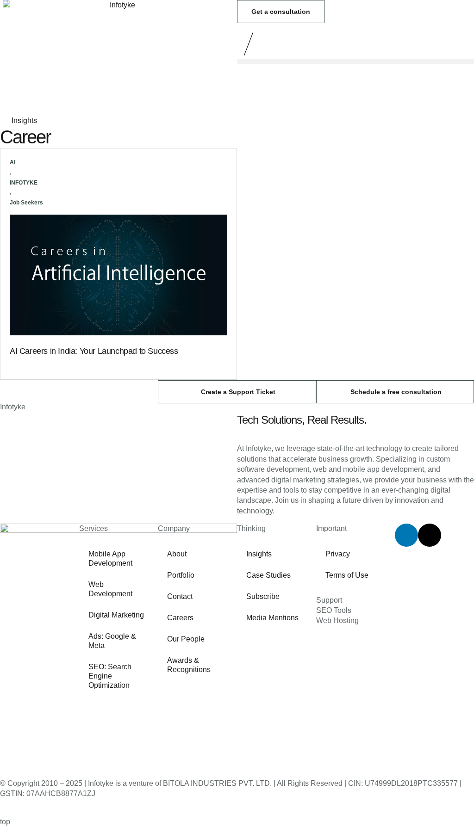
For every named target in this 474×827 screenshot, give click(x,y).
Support (329, 600)
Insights (259, 554)
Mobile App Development (110, 558)
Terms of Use (346, 575)
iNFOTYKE (23, 182)
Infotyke (12, 407)
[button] (355, 61)
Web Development (110, 589)
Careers (180, 618)
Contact (180, 596)
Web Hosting (337, 620)
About (177, 554)
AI (12, 162)
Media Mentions (272, 618)
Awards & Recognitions (189, 664)
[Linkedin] (406, 535)
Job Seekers (26, 202)
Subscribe (263, 596)
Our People (186, 639)
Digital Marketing (116, 615)
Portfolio (180, 575)
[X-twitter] (429, 535)
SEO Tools (333, 610)
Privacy (337, 554)
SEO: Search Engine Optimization (109, 676)
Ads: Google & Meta (112, 640)
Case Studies (268, 575)
